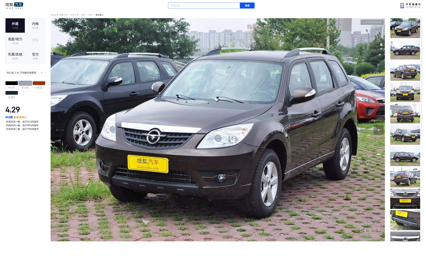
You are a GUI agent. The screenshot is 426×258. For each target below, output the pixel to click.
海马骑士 (100, 15)
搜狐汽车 (14, 5)
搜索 (247, 5)
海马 (84, 15)
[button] (134, 129)
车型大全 (75, 15)
